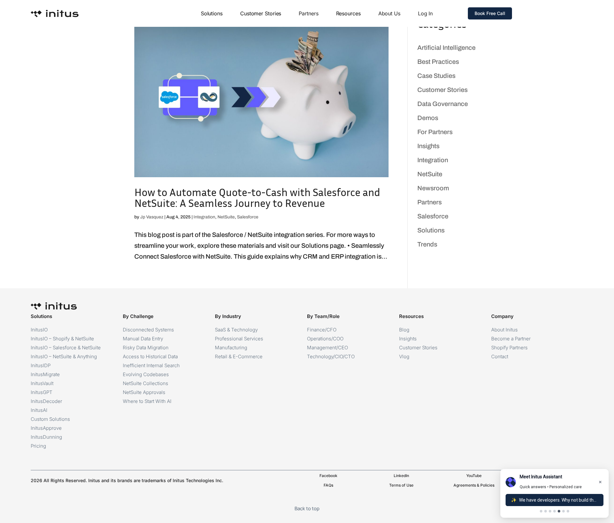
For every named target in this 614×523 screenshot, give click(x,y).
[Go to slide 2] (545, 511)
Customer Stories (442, 89)
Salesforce (247, 217)
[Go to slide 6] (563, 511)
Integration (204, 217)
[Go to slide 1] (541, 511)
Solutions (431, 230)
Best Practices (438, 61)
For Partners (435, 131)
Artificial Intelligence (446, 47)
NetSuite (226, 217)
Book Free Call (490, 13)
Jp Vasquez (151, 217)
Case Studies (436, 75)
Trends (427, 244)
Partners (429, 202)
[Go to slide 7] (568, 511)
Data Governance (442, 103)
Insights (428, 145)
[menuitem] (211, 13)
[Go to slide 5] (559, 511)
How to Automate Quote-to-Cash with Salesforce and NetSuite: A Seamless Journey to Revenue (257, 197)
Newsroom (433, 188)
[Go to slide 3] (550, 511)
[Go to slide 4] (554, 511)
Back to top (307, 508)
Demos (427, 117)
